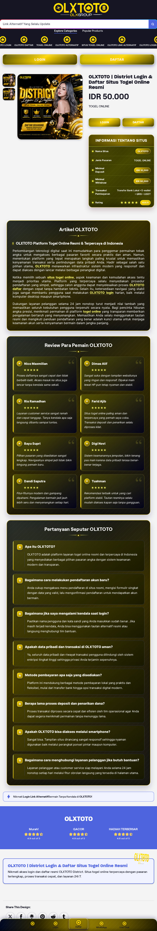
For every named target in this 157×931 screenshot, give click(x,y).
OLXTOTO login (102, 293)
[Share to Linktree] (31, 916)
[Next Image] (79, 107)
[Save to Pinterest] (42, 916)
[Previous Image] (20, 107)
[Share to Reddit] (53, 916)
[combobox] (74, 24)
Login (39, 59)
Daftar (117, 59)
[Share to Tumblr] (64, 916)
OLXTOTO (42, 266)
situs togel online (60, 277)
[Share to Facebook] (21, 916)
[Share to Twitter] (10, 916)
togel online (92, 311)
